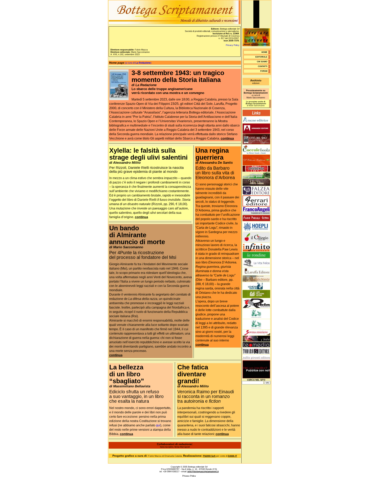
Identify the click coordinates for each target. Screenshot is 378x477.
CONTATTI (262, 66)
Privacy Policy (232, 45)
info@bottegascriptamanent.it (203, 471)
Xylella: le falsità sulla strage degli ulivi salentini (148, 154)
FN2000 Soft (209, 456)
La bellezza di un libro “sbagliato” (126, 374)
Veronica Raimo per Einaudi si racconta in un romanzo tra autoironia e (205, 396)
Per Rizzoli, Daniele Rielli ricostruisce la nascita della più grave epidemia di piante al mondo (146, 170)
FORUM (263, 71)
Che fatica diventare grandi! (192, 374)
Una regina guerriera (212, 154)
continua (227, 138)
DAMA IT (232, 456)
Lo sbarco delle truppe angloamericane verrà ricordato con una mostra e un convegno (168, 91)
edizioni (255, 81)
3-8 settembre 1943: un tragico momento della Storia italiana (178, 76)
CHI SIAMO (262, 61)
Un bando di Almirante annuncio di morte (137, 234)
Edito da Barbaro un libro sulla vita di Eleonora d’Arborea (215, 173)
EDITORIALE (261, 57)
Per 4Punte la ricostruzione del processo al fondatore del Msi (142, 255)
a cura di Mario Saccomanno (256, 94)
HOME (264, 52)
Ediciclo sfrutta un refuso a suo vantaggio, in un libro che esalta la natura (136, 396)
